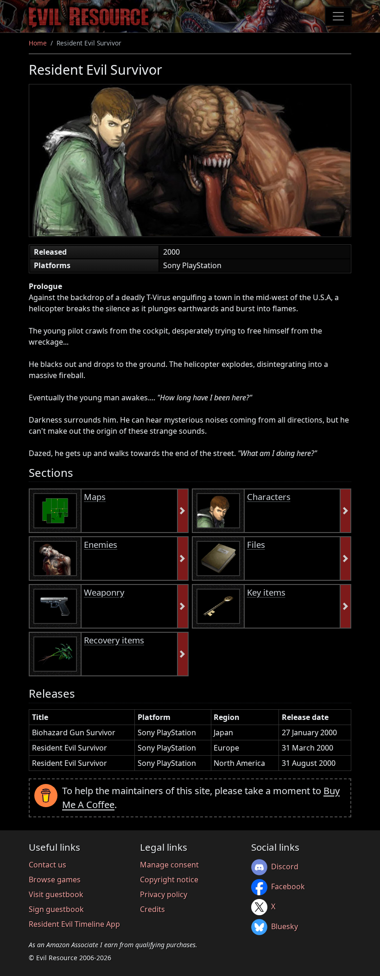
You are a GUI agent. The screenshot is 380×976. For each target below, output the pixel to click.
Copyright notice (169, 879)
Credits (152, 909)
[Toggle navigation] (338, 16)
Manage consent (169, 865)
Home (38, 43)
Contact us (47, 865)
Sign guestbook (56, 909)
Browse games (55, 879)
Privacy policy (163, 894)
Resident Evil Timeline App (74, 924)
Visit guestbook (56, 894)
